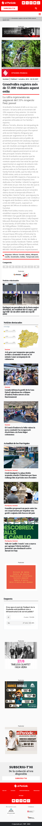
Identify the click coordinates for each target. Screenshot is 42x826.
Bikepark (34, 254)
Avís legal (21, 795)
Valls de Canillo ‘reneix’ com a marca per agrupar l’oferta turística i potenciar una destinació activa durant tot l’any (20, 547)
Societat (8, 18)
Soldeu (22, 257)
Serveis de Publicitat (24, 790)
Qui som (4, 790)
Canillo (7, 257)
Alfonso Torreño (19, 254)
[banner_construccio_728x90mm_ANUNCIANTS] (21, 276)
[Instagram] (31, 2)
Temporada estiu (32, 257)
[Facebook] (23, 2)
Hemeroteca (37, 790)
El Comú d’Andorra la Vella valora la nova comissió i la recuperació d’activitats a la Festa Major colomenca (20, 431)
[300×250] (21, 590)
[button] (36, 8)
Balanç (28, 254)
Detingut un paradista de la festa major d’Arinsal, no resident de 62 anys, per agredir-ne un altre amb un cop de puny (21, 310)
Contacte (13, 790)
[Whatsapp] (38, 2)
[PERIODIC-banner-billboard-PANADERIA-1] (21, 37)
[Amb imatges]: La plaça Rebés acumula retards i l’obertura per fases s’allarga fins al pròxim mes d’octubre (21, 475)
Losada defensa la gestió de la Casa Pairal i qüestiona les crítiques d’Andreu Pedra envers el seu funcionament (19, 393)
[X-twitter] (27, 2)
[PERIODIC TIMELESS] (21, 668)
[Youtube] (34, 2)
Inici (4, 18)
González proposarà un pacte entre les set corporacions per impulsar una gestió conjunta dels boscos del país (21, 510)
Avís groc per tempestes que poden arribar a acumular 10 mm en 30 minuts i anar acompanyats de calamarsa (20, 356)
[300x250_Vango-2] (21, 708)
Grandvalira (15, 257)
